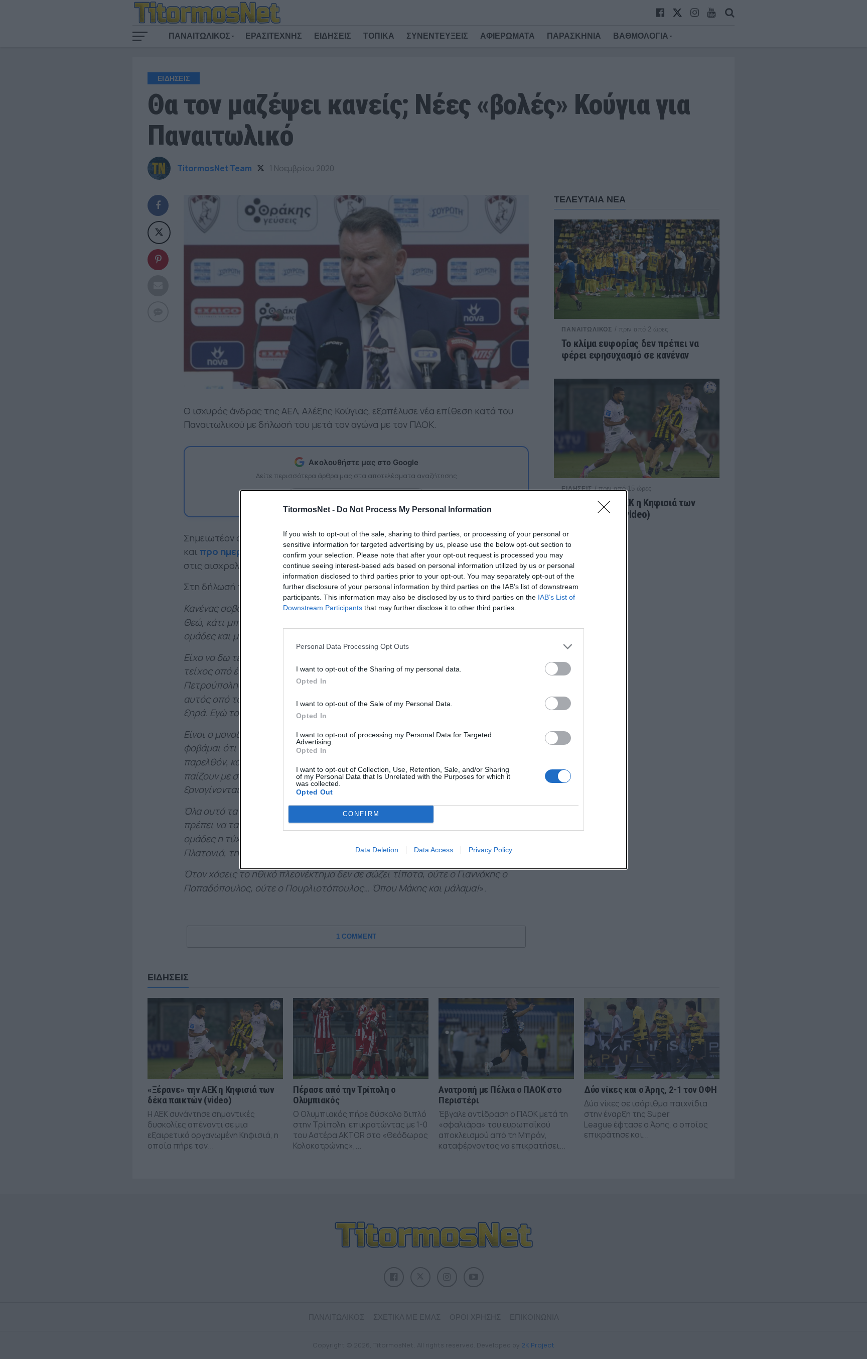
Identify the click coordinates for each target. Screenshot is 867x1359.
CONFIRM (361, 814)
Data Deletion (376, 850)
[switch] (558, 668)
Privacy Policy (490, 850)
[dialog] (433, 680)
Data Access (433, 850)
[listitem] (433, 646)
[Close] (607, 510)
